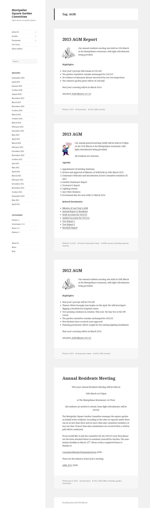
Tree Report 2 (68, 224)
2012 (97, 353)
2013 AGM (72, 134)
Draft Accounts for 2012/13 (74, 214)
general (125, 243)
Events (14, 220)
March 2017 (16, 102)
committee (118, 243)
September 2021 (18, 78)
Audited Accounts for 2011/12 (76, 218)
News (14, 228)
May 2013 (15, 135)
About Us (15, 32)
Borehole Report (70, 227)
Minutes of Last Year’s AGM (75, 208)
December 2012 (18, 151)
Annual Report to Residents (75, 211)
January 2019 (17, 86)
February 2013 (17, 147)
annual (110, 243)
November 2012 (18, 155)
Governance (16, 224)
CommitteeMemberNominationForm (79, 452)
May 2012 (15, 167)
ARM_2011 (67, 465)
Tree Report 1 (68, 221)
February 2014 (17, 127)
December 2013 (18, 131)
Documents (16, 40)
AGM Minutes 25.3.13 (81, 94)
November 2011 (18, 188)
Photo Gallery (17, 49)
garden (119, 481)
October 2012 (17, 159)
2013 (91, 109)
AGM (96, 109)
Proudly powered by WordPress (74, 502)
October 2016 (17, 110)
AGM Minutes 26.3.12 (81, 338)
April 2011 (16, 204)
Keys (14, 251)
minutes (102, 109)
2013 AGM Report (79, 39)
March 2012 (16, 176)
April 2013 (16, 139)
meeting (65, 246)
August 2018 (16, 94)
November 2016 (18, 106)
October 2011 (17, 192)
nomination (66, 483)
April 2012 (16, 171)
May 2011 (15, 200)
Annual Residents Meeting (88, 378)
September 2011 (18, 196)
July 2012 (15, 163)
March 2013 (16, 143)
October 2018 (17, 90)
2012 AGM (72, 270)
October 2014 (17, 118)
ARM (104, 481)
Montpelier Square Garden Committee (22, 13)
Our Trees (16, 44)
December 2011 (18, 184)
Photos (14, 232)
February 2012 (17, 180)
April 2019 (16, 82)
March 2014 (16, 123)
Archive (15, 36)
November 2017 (18, 98)
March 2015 (16, 114)
